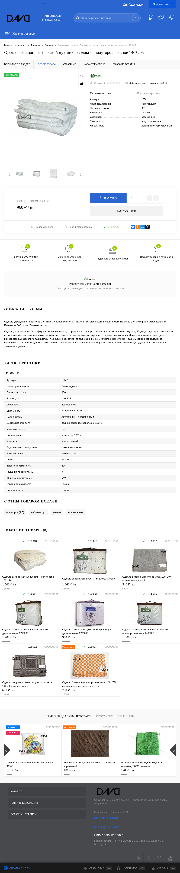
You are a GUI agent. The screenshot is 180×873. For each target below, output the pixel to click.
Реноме (66, 490)
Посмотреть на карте (106, 817)
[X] (147, 227)
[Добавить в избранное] (81, 76)
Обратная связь (20, 868)
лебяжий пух (38, 512)
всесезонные (75, 512)
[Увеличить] (45, 117)
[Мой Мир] (142, 227)
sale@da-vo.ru (114, 835)
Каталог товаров (23, 33)
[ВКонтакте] (133, 227)
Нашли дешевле (44, 226)
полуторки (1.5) (15, 512)
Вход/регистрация (133, 4)
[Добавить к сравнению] (81, 84)
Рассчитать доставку (80, 226)
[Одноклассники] (138, 227)
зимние (57, 512)
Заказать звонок (162, 4)
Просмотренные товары (115, 716)
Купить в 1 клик (126, 210)
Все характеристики (148, 93)
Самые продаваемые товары (68, 716)
